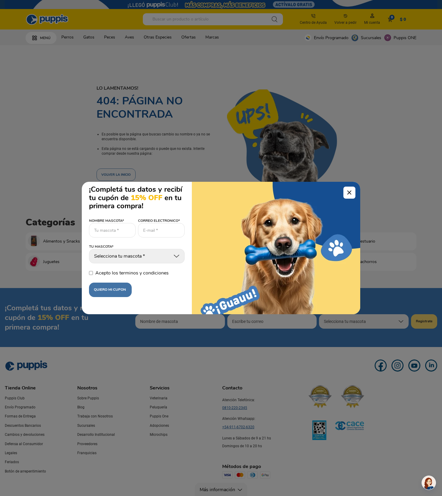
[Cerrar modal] (349, 193)
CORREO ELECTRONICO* (159, 220)
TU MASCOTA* (101, 247)
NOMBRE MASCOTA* (106, 220)
